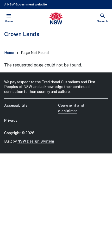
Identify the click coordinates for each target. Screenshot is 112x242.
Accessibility (16, 105)
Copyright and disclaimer (71, 108)
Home (9, 53)
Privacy (10, 120)
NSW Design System (35, 141)
